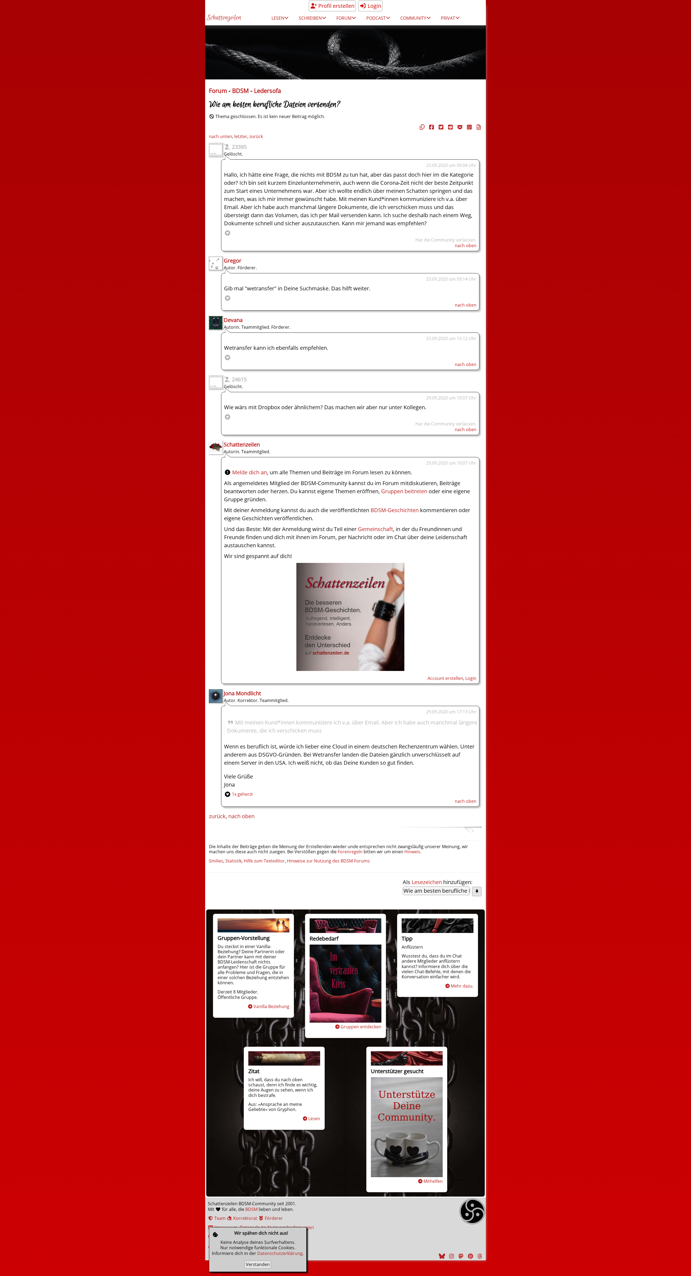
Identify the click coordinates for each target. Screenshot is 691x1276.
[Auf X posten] (440, 127)
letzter (240, 136)
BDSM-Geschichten (395, 510)
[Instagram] (451, 1256)
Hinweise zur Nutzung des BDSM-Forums (328, 861)
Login (373, 5)
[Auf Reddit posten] (450, 127)
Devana (233, 320)
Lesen (314, 1118)
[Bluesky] (441, 1256)
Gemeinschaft (375, 529)
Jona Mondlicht (242, 693)
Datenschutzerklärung (280, 1253)
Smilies (216, 861)
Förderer (273, 1218)
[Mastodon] (460, 1256)
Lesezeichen (427, 882)
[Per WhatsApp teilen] (469, 127)
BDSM (240, 90)
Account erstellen (445, 678)
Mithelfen (433, 1181)
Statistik (233, 861)
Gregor (232, 260)
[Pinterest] (470, 1256)
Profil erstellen (335, 5)
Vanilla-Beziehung (271, 1006)
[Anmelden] (350, 669)
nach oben (465, 246)
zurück (256, 136)
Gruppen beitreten (404, 491)
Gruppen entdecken (361, 1027)
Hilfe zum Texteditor (264, 861)
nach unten (220, 136)
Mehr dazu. (462, 986)
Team (219, 1218)
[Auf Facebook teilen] (431, 127)
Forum (218, 90)
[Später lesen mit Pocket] (459, 127)
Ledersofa (267, 90)
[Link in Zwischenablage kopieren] (421, 127)
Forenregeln (350, 852)
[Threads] (479, 1256)
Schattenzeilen (224, 18)
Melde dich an (249, 472)
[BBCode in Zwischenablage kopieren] (478, 127)
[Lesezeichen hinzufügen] (477, 891)
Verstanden (258, 1264)
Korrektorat (244, 1218)
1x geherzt (242, 794)
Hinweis (412, 852)
